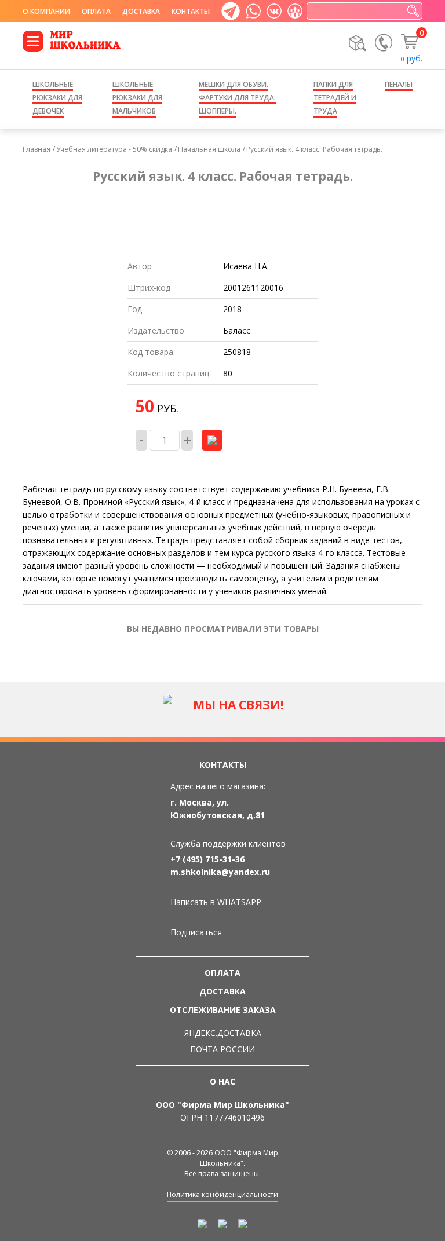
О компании (46, 11)
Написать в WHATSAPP (215, 901)
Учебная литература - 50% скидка (114, 149)
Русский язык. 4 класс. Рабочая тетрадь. (314, 149)
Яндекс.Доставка (222, 1032)
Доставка (141, 11)
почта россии (222, 1049)
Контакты (191, 11)
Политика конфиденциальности (222, 1194)
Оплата (96, 11)
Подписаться (196, 932)
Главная (36, 149)
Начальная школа (209, 149)
